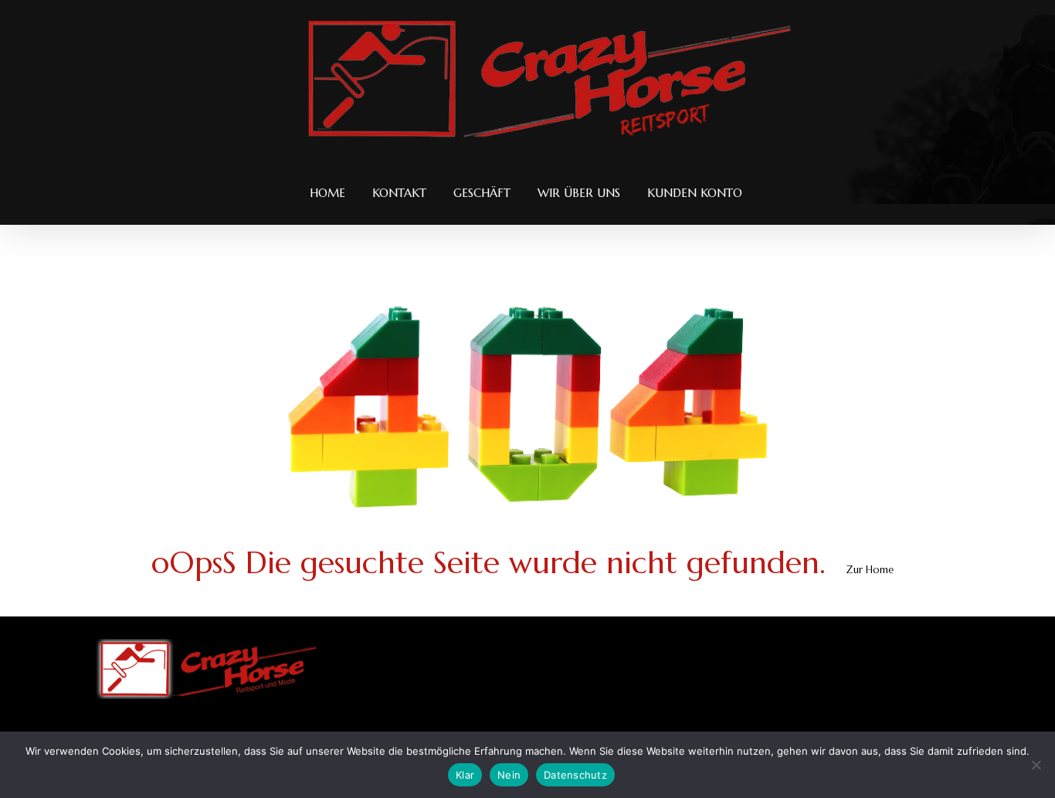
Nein (509, 775)
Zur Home (870, 569)
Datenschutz (575, 775)
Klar (465, 775)
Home (327, 192)
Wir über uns (579, 192)
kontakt (399, 192)
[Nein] (1035, 765)
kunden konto (694, 192)
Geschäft (482, 192)
